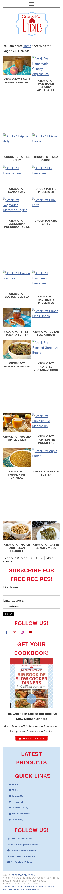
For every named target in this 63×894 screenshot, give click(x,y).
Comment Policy (20, 808)
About (15, 784)
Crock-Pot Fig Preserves (46, 190)
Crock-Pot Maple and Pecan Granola (17, 548)
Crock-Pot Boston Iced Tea (17, 295)
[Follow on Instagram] (22, 632)
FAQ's (15, 790)
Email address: (13, 600)
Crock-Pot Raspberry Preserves (46, 300)
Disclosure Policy (21, 813)
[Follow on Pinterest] (14, 632)
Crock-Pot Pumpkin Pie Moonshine (46, 439)
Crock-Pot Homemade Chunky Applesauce (46, 85)
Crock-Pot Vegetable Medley (17, 364)
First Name (11, 587)
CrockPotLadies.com (23, 875)
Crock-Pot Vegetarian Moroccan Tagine (17, 224)
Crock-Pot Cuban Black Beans (46, 333)
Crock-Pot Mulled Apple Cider (17, 438)
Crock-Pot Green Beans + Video (46, 546)
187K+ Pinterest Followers (23, 850)
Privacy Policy (19, 802)
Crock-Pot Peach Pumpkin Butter (17, 80)
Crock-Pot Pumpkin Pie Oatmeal (16, 475)
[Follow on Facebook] (6, 632)
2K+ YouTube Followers (22, 862)
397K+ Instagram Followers (24, 844)
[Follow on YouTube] (30, 632)
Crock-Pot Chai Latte (46, 222)
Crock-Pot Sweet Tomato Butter (17, 333)
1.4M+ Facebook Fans (21, 839)
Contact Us (17, 796)
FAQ (14, 886)
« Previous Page (16, 557)
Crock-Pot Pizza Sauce (46, 158)
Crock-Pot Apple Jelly (17, 158)
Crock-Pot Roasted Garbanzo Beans (46, 366)
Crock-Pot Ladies (31, 23)
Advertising (17, 819)
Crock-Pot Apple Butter (46, 473)
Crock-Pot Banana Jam (17, 190)
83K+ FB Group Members (22, 856)
